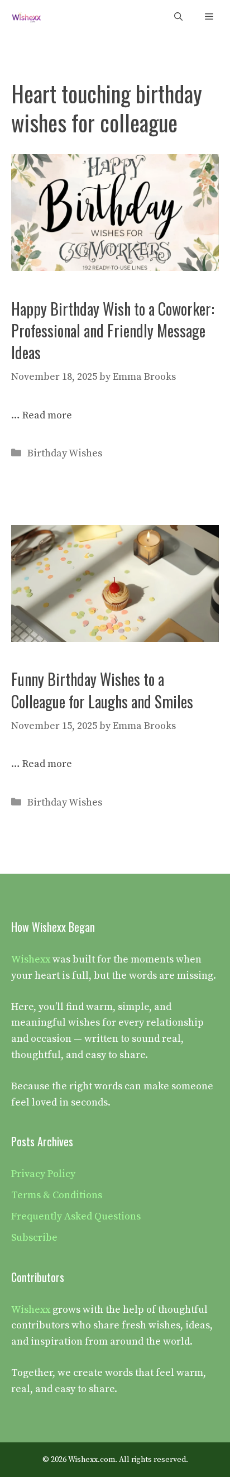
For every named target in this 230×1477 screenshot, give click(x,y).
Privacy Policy (43, 1174)
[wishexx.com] (26, 17)
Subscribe (34, 1237)
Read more (47, 415)
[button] (178, 17)
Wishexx (30, 959)
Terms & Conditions (56, 1195)
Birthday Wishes (64, 453)
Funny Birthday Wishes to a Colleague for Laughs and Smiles (102, 690)
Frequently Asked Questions (76, 1216)
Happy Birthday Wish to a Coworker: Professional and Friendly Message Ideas (112, 330)
